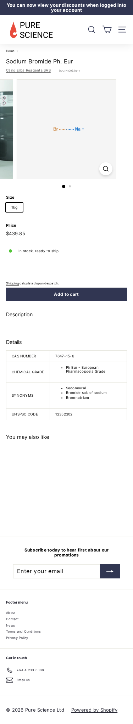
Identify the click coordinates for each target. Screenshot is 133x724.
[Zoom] (105, 168)
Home (10, 51)
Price (11, 225)
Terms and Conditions (23, 631)
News (10, 625)
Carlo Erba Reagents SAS (28, 70)
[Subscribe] (110, 571)
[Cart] (107, 29)
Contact (12, 619)
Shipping (12, 283)
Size (10, 197)
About (10, 613)
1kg (14, 207)
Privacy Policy (17, 638)
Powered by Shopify (94, 710)
